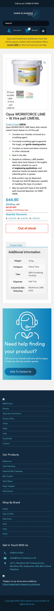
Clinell (5, 509)
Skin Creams (8, 476)
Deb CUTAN (8, 514)
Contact (6, 444)
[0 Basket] (29, 32)
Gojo (5, 524)
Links (5, 434)
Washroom (7, 461)
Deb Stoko (7, 519)
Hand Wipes (8, 481)
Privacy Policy (8, 419)
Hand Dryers (8, 491)
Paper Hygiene (9, 486)
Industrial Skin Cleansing (12, 471)
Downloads (7, 439)
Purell (5, 534)
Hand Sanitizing (9, 466)
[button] (44, 62)
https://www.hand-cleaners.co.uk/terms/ (21, 584)
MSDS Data (7, 404)
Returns (6, 409)
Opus (5, 529)
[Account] (14, 32)
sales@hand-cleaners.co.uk (23, 558)
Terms (5, 424)
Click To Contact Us (20, 371)
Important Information (12, 414)
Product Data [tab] (16, 245)
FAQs (5, 429)
